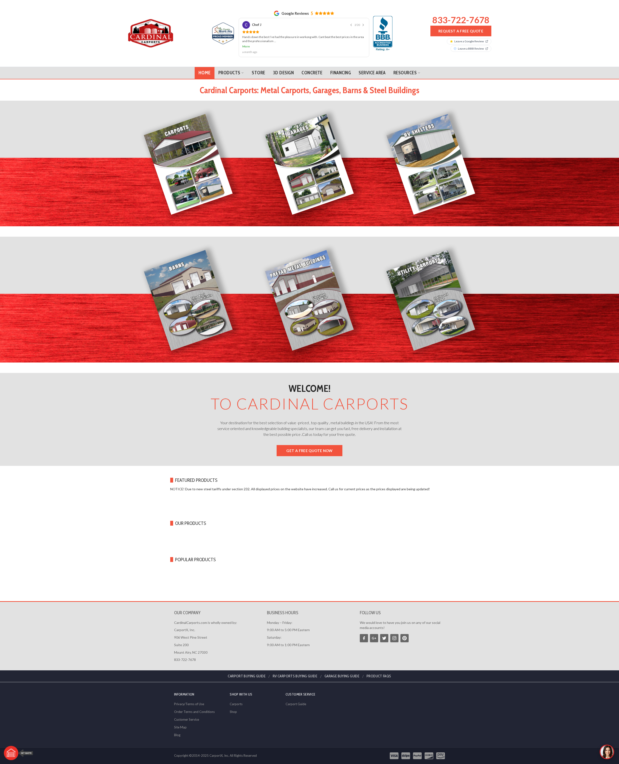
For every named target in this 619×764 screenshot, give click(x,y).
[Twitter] (384, 638)
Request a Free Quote (461, 31)
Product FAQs (379, 676)
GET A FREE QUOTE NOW (309, 450)
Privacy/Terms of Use (189, 704)
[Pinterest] (404, 638)
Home (205, 73)
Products (229, 73)
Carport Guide (296, 704)
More (246, 46)
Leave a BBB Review (471, 48)
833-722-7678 (460, 20)
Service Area (372, 73)
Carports (236, 704)
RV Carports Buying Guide (295, 676)
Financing (340, 73)
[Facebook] (364, 638)
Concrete (312, 73)
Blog (177, 735)
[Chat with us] (607, 752)
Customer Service (186, 719)
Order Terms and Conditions (194, 712)
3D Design (283, 73)
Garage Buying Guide (341, 676)
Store (258, 73)
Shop (233, 712)
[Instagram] (394, 638)
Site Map (180, 727)
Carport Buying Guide (246, 676)
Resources (405, 73)
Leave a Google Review (469, 41)
